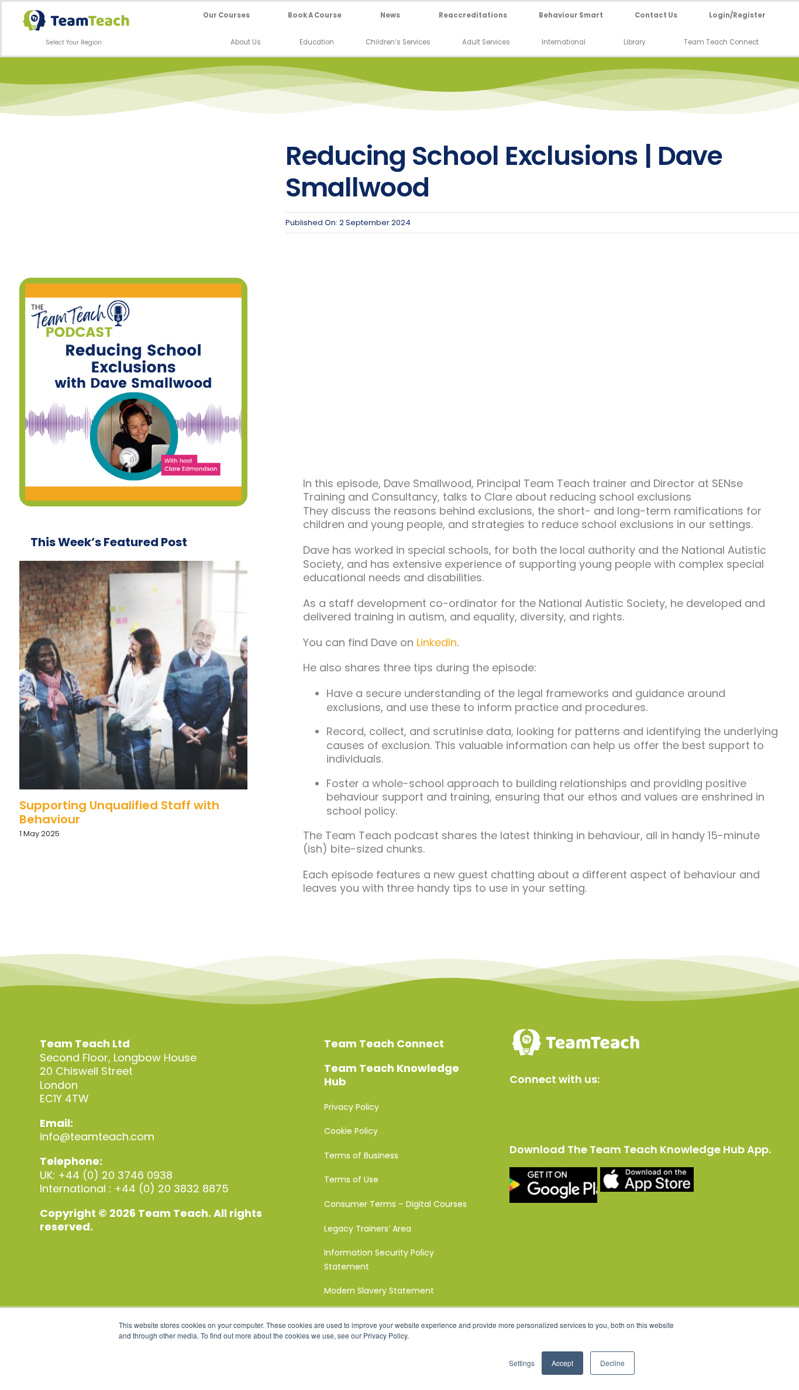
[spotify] (617, 1106)
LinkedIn (436, 642)
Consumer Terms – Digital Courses (395, 1204)
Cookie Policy (351, 1131)
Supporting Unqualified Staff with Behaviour (119, 812)
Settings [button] (522, 1363)
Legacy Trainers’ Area (367, 1228)
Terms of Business (361, 1155)
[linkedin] (591, 1106)
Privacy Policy (351, 1107)
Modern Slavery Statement (379, 1290)
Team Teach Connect (384, 1043)
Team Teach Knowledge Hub (391, 1075)
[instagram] (566, 1106)
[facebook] (516, 1106)
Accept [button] (562, 1363)
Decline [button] (612, 1363)
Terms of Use (351, 1179)
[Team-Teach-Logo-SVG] (76, 15)
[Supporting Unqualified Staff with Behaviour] (133, 675)
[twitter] (541, 1106)
